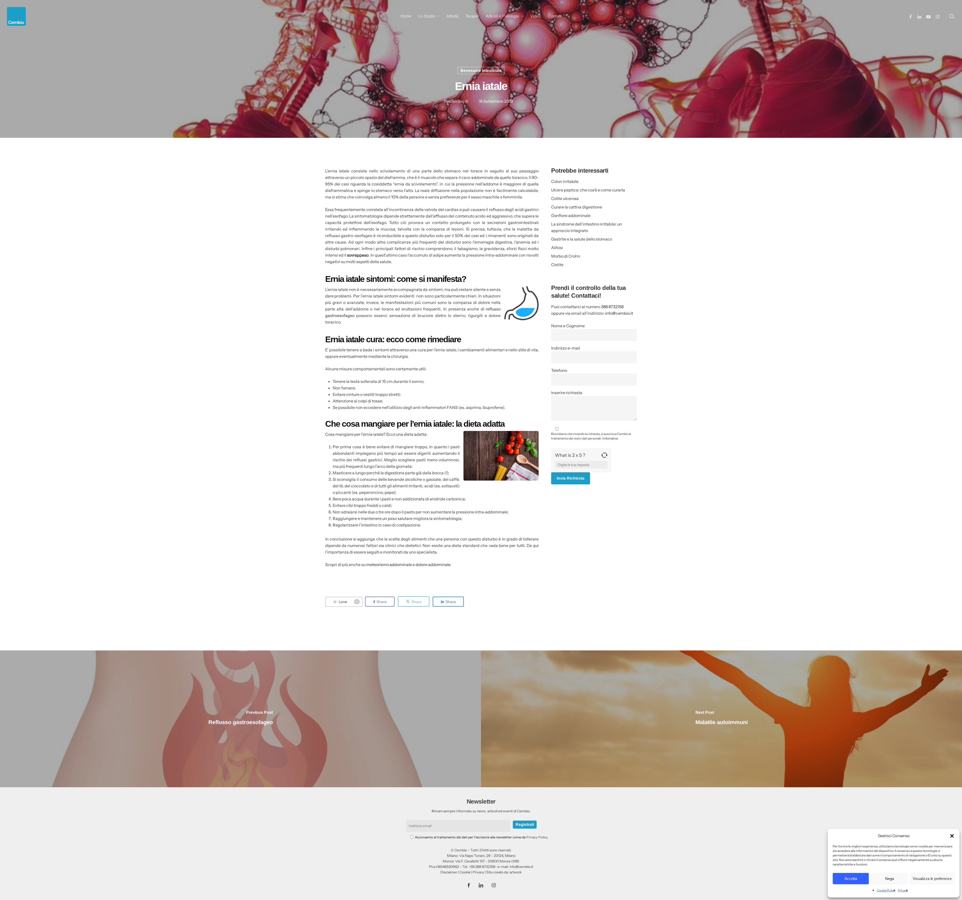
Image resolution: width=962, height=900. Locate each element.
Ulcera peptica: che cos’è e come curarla (588, 189)
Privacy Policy (536, 837)
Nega (889, 878)
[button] (951, 835)
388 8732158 (612, 306)
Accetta (851, 878)
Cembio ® (458, 101)
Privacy (903, 890)
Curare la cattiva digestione (576, 206)
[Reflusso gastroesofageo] (240, 718)
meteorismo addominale (389, 564)
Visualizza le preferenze (932, 878)
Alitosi (557, 247)
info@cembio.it (619, 313)
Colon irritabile (564, 181)
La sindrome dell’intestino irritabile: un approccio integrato (586, 227)
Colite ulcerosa (565, 198)
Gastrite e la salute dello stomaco (581, 239)
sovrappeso (358, 255)
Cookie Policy (886, 890)
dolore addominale (433, 564)
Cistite (557, 264)
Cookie (464, 872)
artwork (516, 872)
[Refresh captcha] (604, 457)
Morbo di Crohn (565, 256)
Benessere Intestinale (481, 70)
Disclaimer (448, 872)
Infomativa (610, 438)
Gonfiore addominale (570, 215)
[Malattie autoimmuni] (721, 718)
